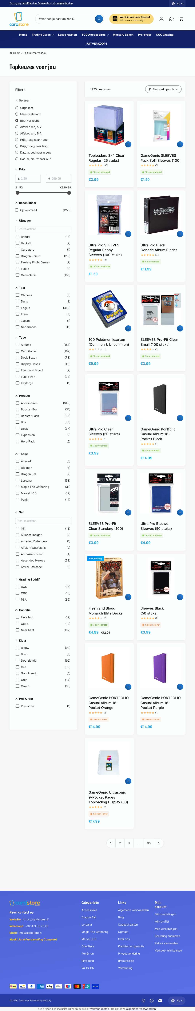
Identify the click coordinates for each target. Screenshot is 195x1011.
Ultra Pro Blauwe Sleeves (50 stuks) (156, 526)
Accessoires (89, 910)
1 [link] (111, 843)
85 (149, 843)
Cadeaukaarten (127, 924)
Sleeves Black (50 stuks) (152, 610)
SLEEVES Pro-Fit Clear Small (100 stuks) (159, 342)
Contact (123, 932)
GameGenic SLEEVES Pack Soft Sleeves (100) (161, 157)
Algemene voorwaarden (133, 910)
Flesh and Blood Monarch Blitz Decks (106, 610)
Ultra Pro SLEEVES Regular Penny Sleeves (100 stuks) (105, 250)
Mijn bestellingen (165, 914)
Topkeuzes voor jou (35, 52)
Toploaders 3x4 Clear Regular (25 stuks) (106, 157)
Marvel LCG (89, 939)
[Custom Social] (160, 1001)
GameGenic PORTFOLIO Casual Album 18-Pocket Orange (109, 703)
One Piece (88, 946)
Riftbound (88, 961)
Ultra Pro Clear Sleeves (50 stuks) (104, 431)
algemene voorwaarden (141, 1008)
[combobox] (69, 19)
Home (16, 52)
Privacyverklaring (129, 953)
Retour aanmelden (166, 943)
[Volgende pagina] (159, 843)
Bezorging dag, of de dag (41, 3)
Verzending (125, 968)
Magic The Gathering (95, 932)
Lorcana (87, 924)
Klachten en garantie (131, 946)
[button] (181, 19)
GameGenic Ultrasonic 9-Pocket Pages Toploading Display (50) (108, 797)
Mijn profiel (162, 921)
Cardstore (24, 1000)
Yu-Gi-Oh (88, 968)
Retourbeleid (126, 961)
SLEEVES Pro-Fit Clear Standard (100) (106, 526)
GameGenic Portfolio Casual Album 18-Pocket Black (158, 434)
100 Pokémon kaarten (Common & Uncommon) (109, 342)
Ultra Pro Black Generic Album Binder (159, 247)
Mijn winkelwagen (166, 929)
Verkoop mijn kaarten (168, 950)
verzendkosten (99, 1008)
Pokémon (88, 953)
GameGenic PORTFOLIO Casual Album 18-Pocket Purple (161, 703)
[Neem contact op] (171, 19)
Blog (121, 917)
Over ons (124, 939)
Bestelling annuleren (167, 936)
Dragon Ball (89, 917)
